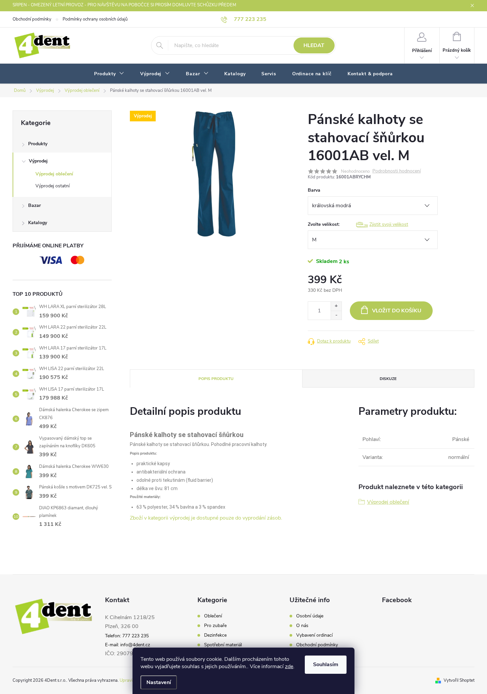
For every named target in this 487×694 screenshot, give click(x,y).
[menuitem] (109, 74)
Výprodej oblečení (54, 174)
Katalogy (37, 223)
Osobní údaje (309, 616)
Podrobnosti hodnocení (396, 171)
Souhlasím (325, 664)
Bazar (34, 205)
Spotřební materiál (223, 645)
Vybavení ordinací (314, 635)
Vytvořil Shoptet (459, 680)
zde (289, 666)
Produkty (37, 144)
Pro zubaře (215, 625)
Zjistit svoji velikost (388, 224)
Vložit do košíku (396, 310)
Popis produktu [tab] (216, 378)
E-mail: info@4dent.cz (127, 645)
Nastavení (158, 682)
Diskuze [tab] (388, 378)
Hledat (313, 45)
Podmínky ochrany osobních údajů (95, 19)
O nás (302, 625)
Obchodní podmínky (32, 19)
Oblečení (213, 616)
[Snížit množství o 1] (336, 315)
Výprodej (38, 161)
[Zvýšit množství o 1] (336, 306)
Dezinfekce (215, 635)
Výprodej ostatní (52, 186)
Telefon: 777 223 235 (127, 636)
